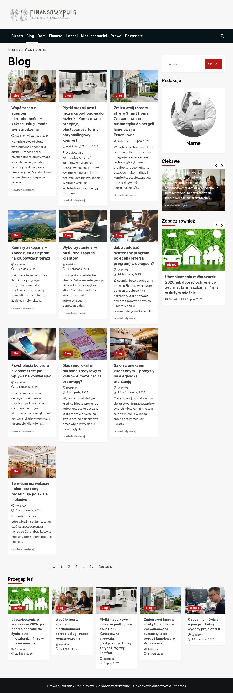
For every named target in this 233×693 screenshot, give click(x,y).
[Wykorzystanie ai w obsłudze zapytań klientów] (83, 226)
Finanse (55, 36)
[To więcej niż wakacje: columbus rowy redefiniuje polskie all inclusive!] (32, 461)
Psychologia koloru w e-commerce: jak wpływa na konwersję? (31, 371)
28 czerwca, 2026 (203, 639)
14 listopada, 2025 (129, 274)
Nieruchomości (94, 36)
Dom (42, 36)
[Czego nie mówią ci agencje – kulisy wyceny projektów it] (205, 600)
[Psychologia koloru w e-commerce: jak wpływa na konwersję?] (32, 344)
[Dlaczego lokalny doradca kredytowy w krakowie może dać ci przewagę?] (83, 344)
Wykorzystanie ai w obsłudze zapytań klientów (80, 253)
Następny (105, 566)
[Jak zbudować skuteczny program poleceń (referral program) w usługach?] (134, 226)
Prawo (116, 36)
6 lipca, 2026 (141, 141)
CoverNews (142, 685)
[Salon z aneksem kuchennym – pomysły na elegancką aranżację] (134, 344)
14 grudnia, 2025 (25, 269)
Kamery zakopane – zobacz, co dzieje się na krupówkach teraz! (30, 253)
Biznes (17, 36)
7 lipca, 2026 (90, 146)
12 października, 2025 (131, 392)
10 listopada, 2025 (26, 387)
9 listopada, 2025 (77, 392)
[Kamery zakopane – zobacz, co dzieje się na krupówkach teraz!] (32, 226)
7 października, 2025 (28, 510)
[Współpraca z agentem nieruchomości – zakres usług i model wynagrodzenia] (32, 86)
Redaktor (20, 136)
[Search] (222, 36)
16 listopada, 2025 (78, 269)
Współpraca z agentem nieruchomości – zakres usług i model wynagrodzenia (29, 118)
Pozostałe (134, 36)
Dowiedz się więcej (22, 189)
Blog (30, 36)
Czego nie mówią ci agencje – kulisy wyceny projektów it (204, 624)
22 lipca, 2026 (40, 135)
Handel (72, 36)
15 (91, 566)
